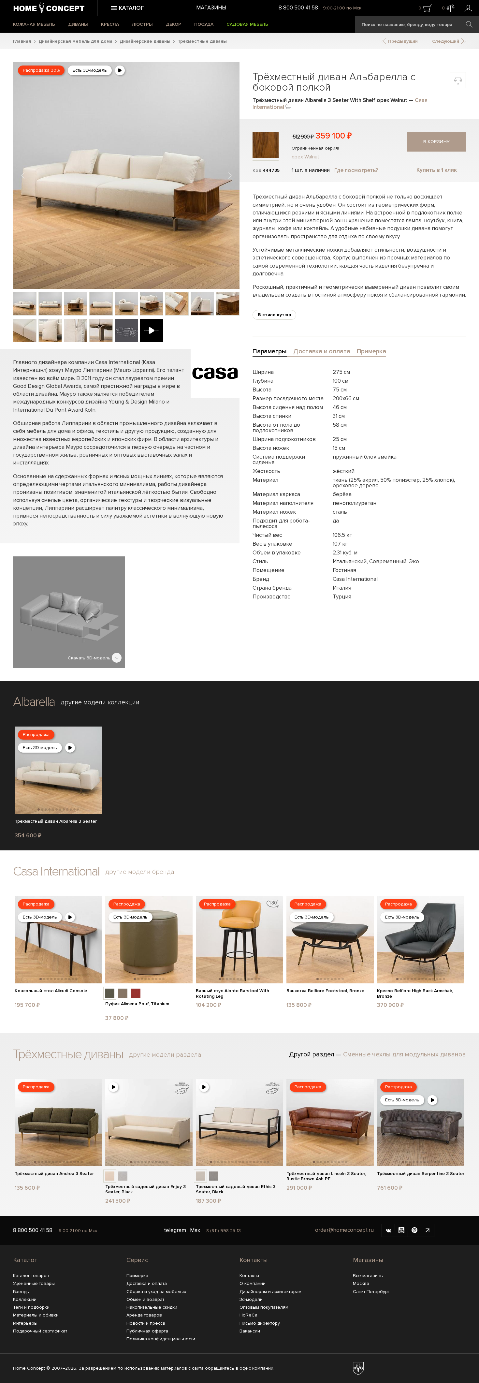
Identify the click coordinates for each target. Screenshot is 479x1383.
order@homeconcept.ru (344, 1230)
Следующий (446, 41)
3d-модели (251, 1299)
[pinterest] (414, 1230)
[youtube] (401, 1230)
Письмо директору (260, 1323)
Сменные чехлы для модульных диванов (404, 1054)
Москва (361, 1283)
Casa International (56, 871)
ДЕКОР (173, 24)
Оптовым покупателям (264, 1307)
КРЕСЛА (110, 24)
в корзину (436, 141)
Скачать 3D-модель (90, 658)
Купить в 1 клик (436, 170)
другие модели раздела (165, 1055)
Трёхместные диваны (202, 41)
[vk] (388, 1230)
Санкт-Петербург (371, 1291)
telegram (175, 1230)
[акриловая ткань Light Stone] (200, 1176)
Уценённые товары (34, 1283)
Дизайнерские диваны (145, 41)
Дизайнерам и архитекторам (270, 1291)
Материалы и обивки (36, 1315)
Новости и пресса (145, 1323)
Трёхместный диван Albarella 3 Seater (56, 821)
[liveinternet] (427, 1230)
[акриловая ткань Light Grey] (122, 1176)
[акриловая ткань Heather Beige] (109, 1176)
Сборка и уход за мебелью (156, 1291)
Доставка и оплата (146, 1283)
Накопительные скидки (151, 1307)
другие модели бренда (139, 872)
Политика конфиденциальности (160, 1339)
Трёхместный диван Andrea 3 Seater (54, 1173)
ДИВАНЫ (78, 24)
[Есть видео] (120, 70)
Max (195, 1230)
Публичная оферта (147, 1331)
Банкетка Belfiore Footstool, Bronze (325, 990)
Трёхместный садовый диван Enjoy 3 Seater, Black (145, 1189)
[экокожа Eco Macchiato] (122, 993)
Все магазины (368, 1275)
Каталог (25, 1260)
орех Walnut (305, 157)
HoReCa (248, 1315)
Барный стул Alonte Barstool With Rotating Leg (232, 993)
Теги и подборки (31, 1307)
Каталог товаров (31, 1275)
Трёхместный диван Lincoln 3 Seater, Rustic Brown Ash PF (326, 1176)
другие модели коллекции (100, 702)
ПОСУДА (203, 24)
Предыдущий (402, 41)
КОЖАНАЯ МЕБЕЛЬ (34, 24)
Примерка (137, 1275)
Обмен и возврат (145, 1299)
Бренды (21, 1291)
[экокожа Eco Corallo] (135, 993)
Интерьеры (25, 1323)
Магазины (211, 7)
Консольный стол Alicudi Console (51, 990)
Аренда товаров (144, 1315)
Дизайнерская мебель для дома (75, 41)
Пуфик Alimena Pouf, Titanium (137, 1004)
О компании (253, 1283)
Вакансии (250, 1331)
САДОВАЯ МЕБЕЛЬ (247, 24)
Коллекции (24, 1299)
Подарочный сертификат (40, 1331)
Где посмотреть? (356, 170)
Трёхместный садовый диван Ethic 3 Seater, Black (235, 1189)
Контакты (254, 1260)
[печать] (288, 105)
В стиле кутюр (274, 314)
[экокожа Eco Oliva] (109, 993)
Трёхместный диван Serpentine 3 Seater (420, 1173)
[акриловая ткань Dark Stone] (213, 1176)
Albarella (34, 702)
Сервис (137, 1260)
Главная (22, 41)
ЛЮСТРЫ (142, 24)
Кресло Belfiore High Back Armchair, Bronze (415, 993)
